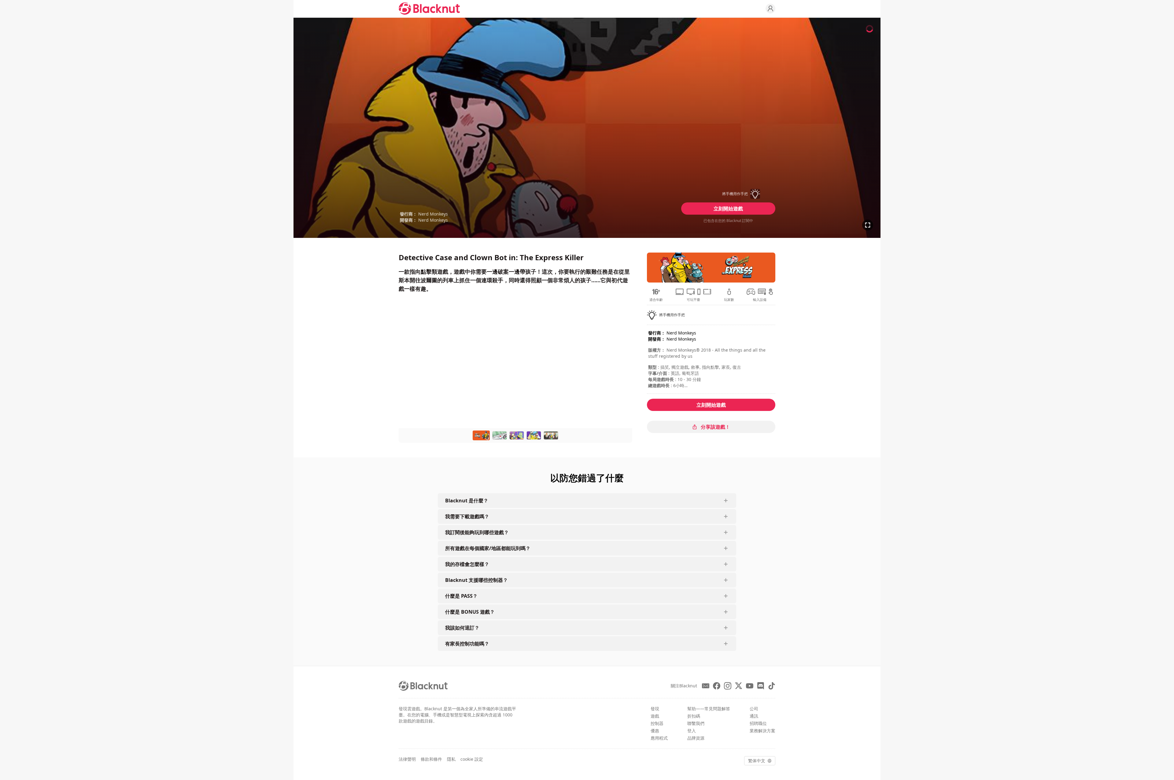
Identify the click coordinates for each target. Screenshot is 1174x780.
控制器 (657, 723)
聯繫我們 (695, 723)
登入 (691, 731)
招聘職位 (758, 723)
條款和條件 (431, 759)
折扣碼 (693, 716)
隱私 (451, 759)
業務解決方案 (762, 731)
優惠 (655, 731)
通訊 (754, 716)
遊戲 (655, 716)
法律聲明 (407, 759)
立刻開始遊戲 (728, 208)
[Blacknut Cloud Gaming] (429, 8)
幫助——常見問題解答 (708, 709)
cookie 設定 (471, 759)
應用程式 (659, 738)
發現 (655, 709)
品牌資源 (695, 738)
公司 (754, 709)
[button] (728, 194)
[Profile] (770, 8)
